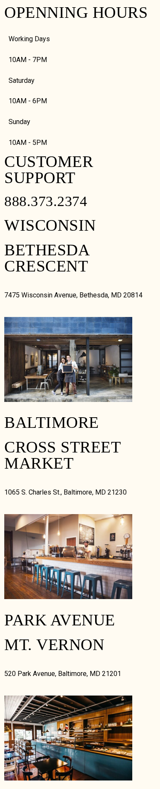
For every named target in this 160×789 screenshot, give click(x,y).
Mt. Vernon (54, 644)
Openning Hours (76, 12)
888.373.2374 (45, 201)
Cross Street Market (62, 455)
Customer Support (48, 170)
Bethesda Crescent (46, 258)
